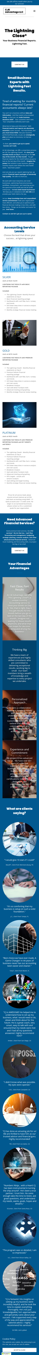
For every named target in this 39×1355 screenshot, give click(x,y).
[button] (34, 11)
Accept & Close (19, 1350)
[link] (14, 12)
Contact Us (19, 64)
